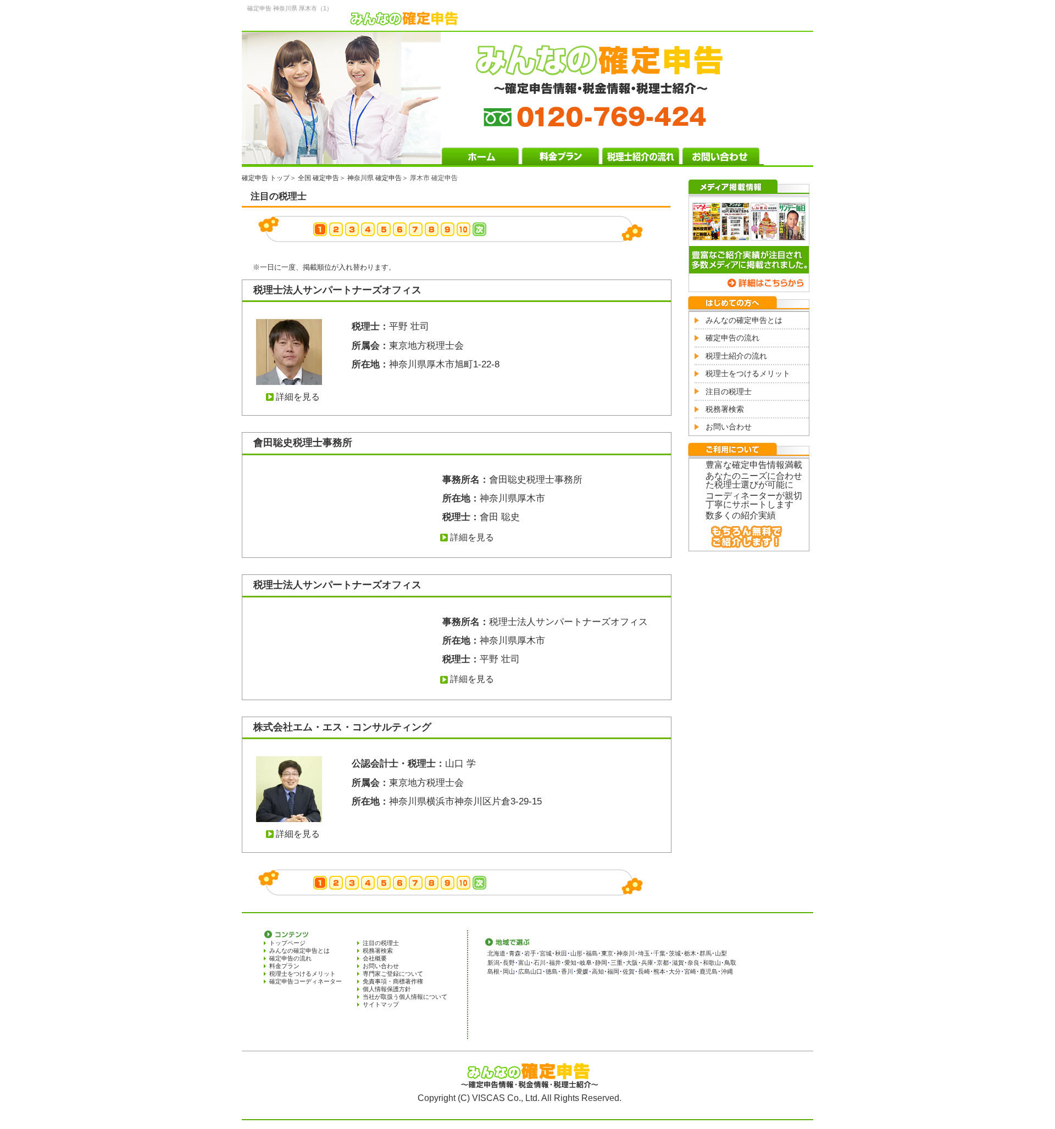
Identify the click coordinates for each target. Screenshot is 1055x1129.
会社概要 (375, 958)
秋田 (561, 953)
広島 (524, 971)
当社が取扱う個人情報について (405, 996)
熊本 (659, 971)
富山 (524, 962)
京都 (663, 962)
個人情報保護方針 (387, 989)
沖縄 (727, 971)
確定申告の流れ (732, 337)
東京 (607, 953)
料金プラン (284, 966)
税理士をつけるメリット (748, 373)
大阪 (632, 962)
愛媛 (582, 971)
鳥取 (730, 962)
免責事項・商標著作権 (393, 981)
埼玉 (644, 953)
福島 (592, 953)
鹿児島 (708, 971)
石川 (540, 962)
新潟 (493, 962)
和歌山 (712, 962)
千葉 (659, 953)
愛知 (570, 962)
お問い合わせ (729, 426)
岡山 (509, 971)
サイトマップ (381, 1004)
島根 (493, 971)
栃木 (690, 953)
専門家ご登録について (393, 973)
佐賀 (629, 971)
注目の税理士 (729, 391)
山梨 (721, 953)
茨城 (675, 953)
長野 (509, 962)
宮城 (546, 953)
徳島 (552, 971)
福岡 (613, 971)
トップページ (287, 943)
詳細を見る (298, 396)
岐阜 (586, 962)
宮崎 (690, 971)
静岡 (601, 962)
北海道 (496, 953)
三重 (616, 962)
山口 (536, 971)
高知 (598, 971)
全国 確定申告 (318, 178)
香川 (567, 971)
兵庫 (647, 962)
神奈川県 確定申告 (374, 178)
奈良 (693, 962)
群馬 (705, 953)
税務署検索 (725, 409)
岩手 (530, 953)
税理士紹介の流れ (736, 355)
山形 (576, 953)
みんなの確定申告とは (744, 320)
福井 (555, 962)
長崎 (644, 971)
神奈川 (626, 953)
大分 (675, 971)
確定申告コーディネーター (305, 981)
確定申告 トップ (266, 178)
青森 (515, 953)
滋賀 (678, 962)
